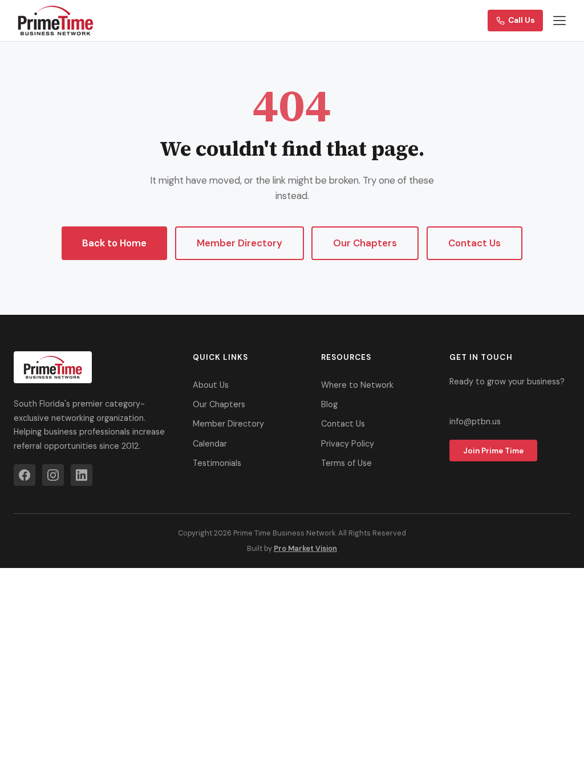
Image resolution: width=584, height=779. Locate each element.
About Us (211, 385)
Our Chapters (365, 243)
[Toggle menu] (559, 20)
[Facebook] (24, 475)
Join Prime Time (493, 451)
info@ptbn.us (475, 421)
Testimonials (217, 463)
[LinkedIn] (81, 475)
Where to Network (357, 385)
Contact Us (474, 243)
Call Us (521, 20)
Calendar (210, 444)
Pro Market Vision (305, 548)
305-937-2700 (490, 403)
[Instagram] (53, 475)
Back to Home (114, 243)
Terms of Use (346, 463)
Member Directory (239, 243)
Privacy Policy (347, 444)
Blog (329, 404)
